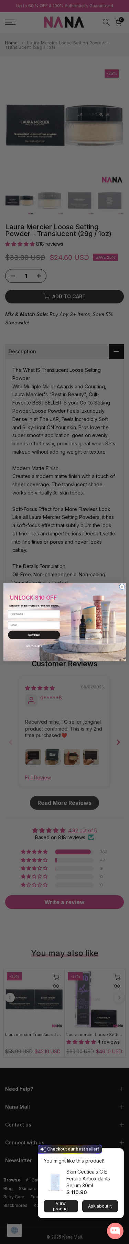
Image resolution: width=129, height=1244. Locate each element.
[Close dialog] (122, 586)
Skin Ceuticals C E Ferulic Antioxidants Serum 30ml (88, 1178)
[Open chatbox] (115, 1231)
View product (61, 1206)
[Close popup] (116, 1154)
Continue (34, 634)
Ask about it (100, 1206)
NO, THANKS (34, 646)
